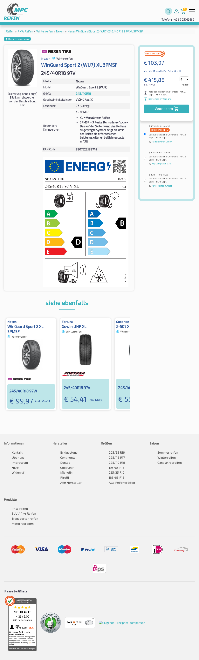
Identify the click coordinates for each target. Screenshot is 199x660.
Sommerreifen (167, 452)
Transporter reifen (25, 518)
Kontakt (17, 452)
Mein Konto (176, 11)
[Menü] (92, 619)
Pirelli (64, 477)
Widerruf (18, 472)
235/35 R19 (116, 472)
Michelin (66, 472)
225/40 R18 (117, 462)
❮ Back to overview (17, 39)
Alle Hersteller (71, 482)
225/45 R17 (117, 457)
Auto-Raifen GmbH (161, 185)
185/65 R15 (116, 477)
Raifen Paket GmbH (161, 141)
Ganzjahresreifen (169, 462)
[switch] (89, 623)
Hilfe (15, 467)
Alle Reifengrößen (122, 482)
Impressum (20, 462)
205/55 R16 (117, 452)
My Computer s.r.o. (161, 163)
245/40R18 (83, 93)
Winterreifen (166, 457)
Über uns (18, 457)
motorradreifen (23, 523)
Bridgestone (69, 452)
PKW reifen (20, 508)
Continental (68, 457)
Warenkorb (164, 109)
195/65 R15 (116, 467)
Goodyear (67, 467)
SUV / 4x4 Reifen (24, 513)
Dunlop (65, 462)
